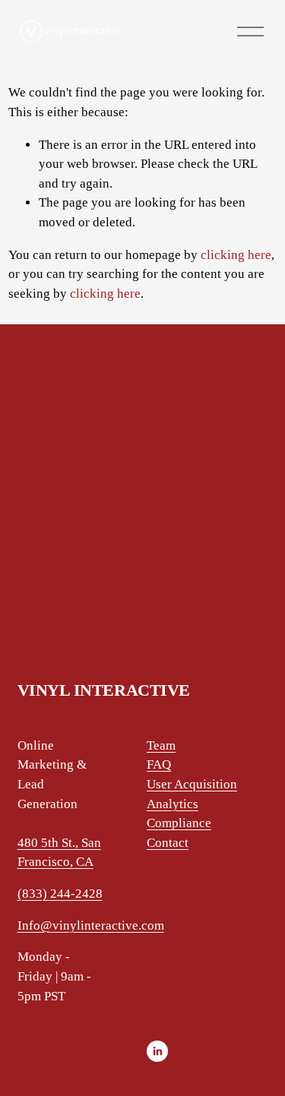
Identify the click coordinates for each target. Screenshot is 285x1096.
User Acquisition (192, 784)
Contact (167, 842)
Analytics (172, 804)
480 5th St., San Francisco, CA (59, 852)
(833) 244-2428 (60, 893)
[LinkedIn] (157, 1051)
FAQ (159, 764)
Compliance (179, 823)
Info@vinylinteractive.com (90, 925)
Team (161, 745)
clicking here (236, 255)
